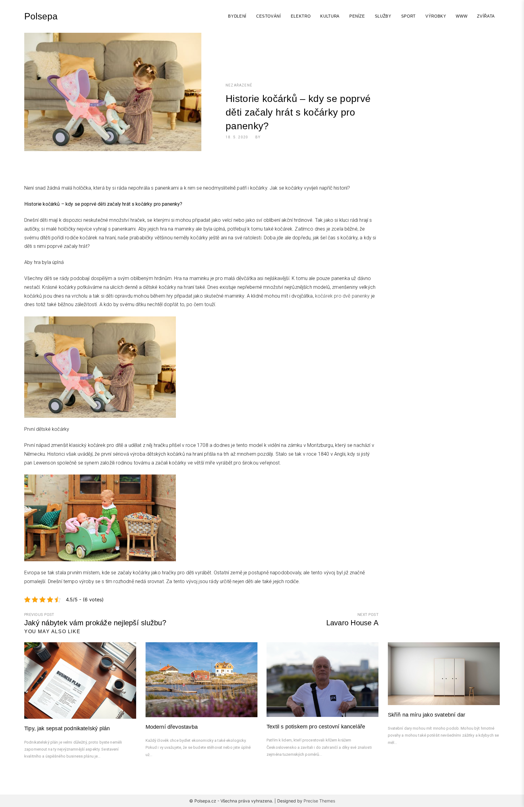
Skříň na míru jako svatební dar (426, 715)
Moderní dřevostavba (172, 727)
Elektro (301, 16)
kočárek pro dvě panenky (342, 296)
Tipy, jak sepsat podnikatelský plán (67, 728)
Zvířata (486, 16)
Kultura (330, 16)
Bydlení (237, 16)
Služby (383, 16)
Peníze (357, 16)
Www (461, 16)
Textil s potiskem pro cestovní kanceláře (316, 727)
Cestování (268, 16)
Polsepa (41, 16)
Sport (408, 16)
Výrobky (435, 16)
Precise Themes (319, 800)
